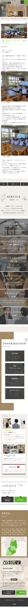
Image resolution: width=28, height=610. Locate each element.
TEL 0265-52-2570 (14, 583)
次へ (24, 184)
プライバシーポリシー (10, 600)
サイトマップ (21, 600)
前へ (4, 184)
